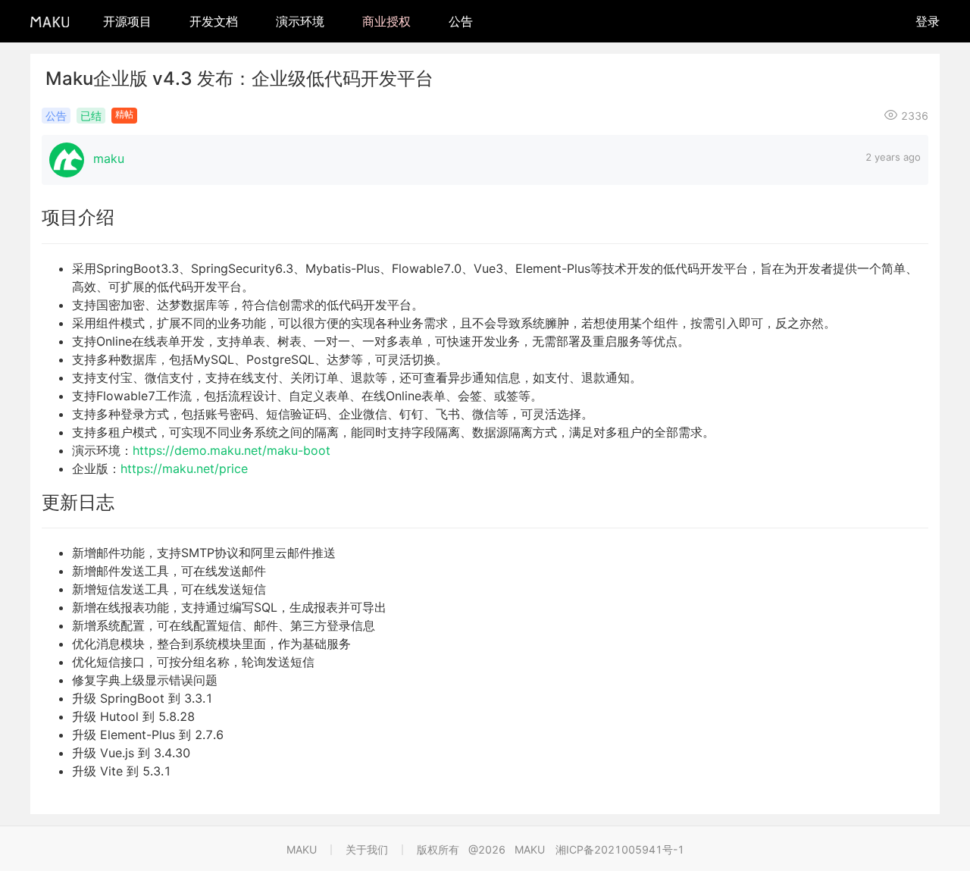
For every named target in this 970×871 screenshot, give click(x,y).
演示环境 (300, 21)
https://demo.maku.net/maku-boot (231, 450)
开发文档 (213, 21)
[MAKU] (49, 20)
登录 (927, 21)
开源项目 (127, 21)
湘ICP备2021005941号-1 (619, 849)
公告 (461, 21)
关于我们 (367, 849)
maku (108, 158)
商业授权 (386, 21)
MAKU (301, 849)
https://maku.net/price (184, 468)
